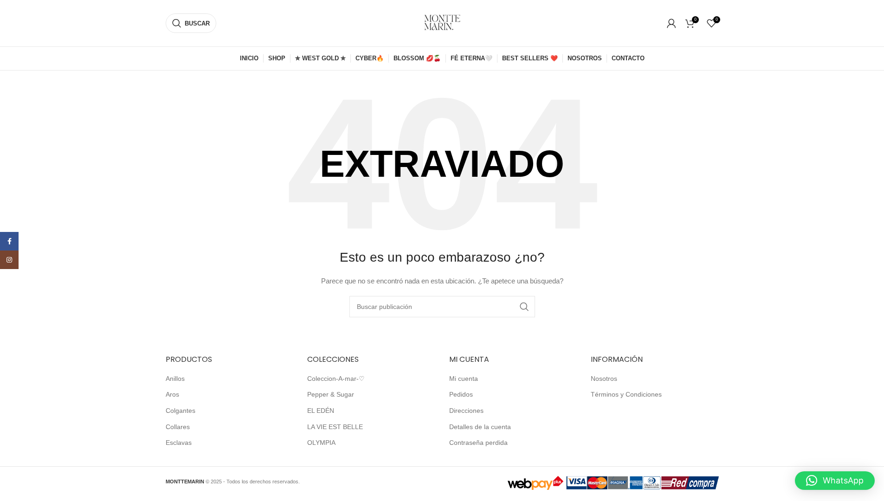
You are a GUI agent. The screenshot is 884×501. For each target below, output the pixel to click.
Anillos (175, 378)
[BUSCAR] (524, 306)
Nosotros (604, 378)
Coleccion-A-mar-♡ (336, 378)
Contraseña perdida (478, 442)
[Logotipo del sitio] (442, 22)
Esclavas (179, 442)
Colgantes (180, 410)
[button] (835, 480)
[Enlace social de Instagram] (9, 259)
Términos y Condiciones (626, 394)
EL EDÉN (320, 410)
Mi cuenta (463, 378)
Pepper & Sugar (330, 394)
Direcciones (466, 410)
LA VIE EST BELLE (335, 426)
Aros (172, 394)
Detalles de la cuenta (480, 426)
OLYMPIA (321, 442)
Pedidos (461, 394)
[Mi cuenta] (671, 23)
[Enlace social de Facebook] (9, 241)
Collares (178, 426)
